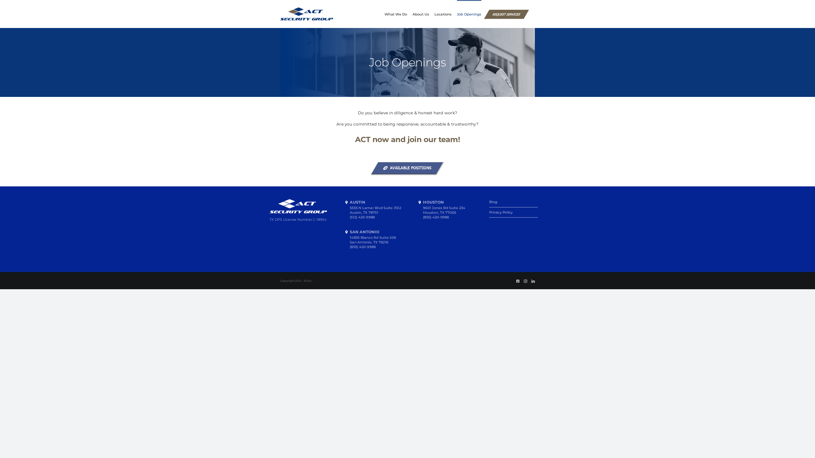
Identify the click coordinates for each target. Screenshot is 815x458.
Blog (493, 202)
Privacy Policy (501, 212)
